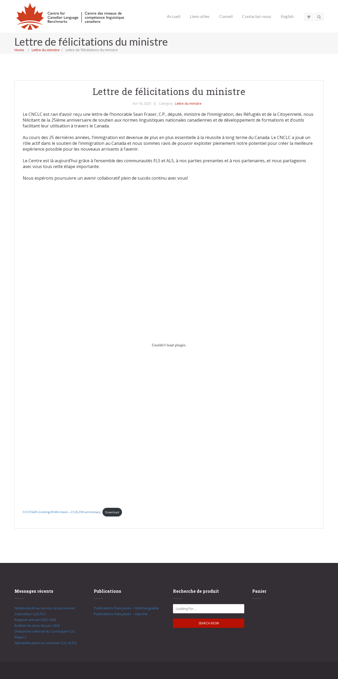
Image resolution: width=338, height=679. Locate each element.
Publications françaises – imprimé (121, 613)
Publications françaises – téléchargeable (126, 608)
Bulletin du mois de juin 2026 (37, 625)
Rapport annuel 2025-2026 (35, 619)
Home (19, 49)
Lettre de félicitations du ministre (169, 91)
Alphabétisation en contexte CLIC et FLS (46, 642)
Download (112, 512)
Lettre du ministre (46, 49)
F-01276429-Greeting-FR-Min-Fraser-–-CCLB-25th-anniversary (61, 512)
